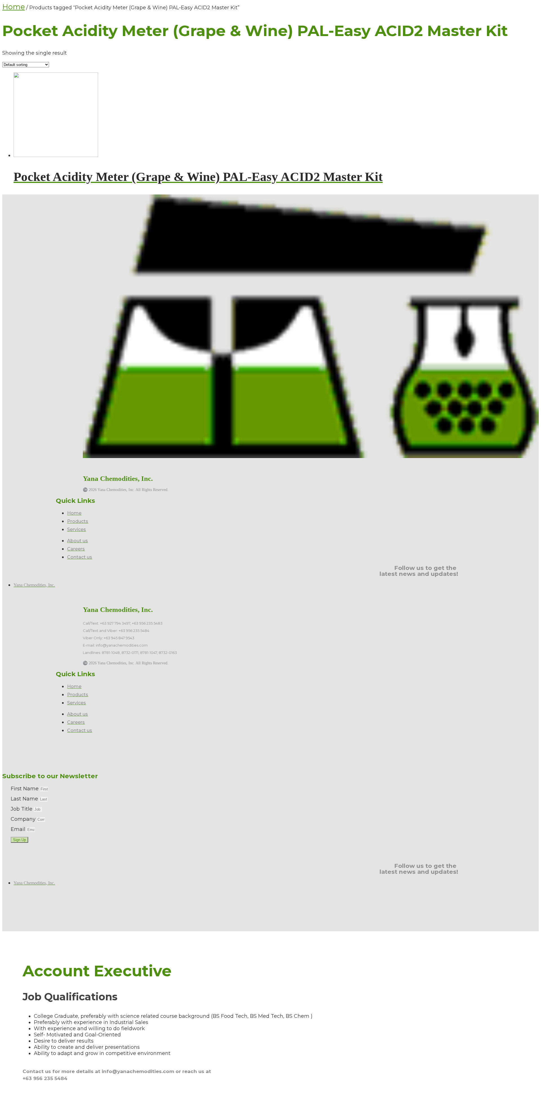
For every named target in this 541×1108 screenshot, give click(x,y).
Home (13, 6)
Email (19, 829)
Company (24, 819)
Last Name (25, 799)
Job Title (22, 809)
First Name (25, 789)
